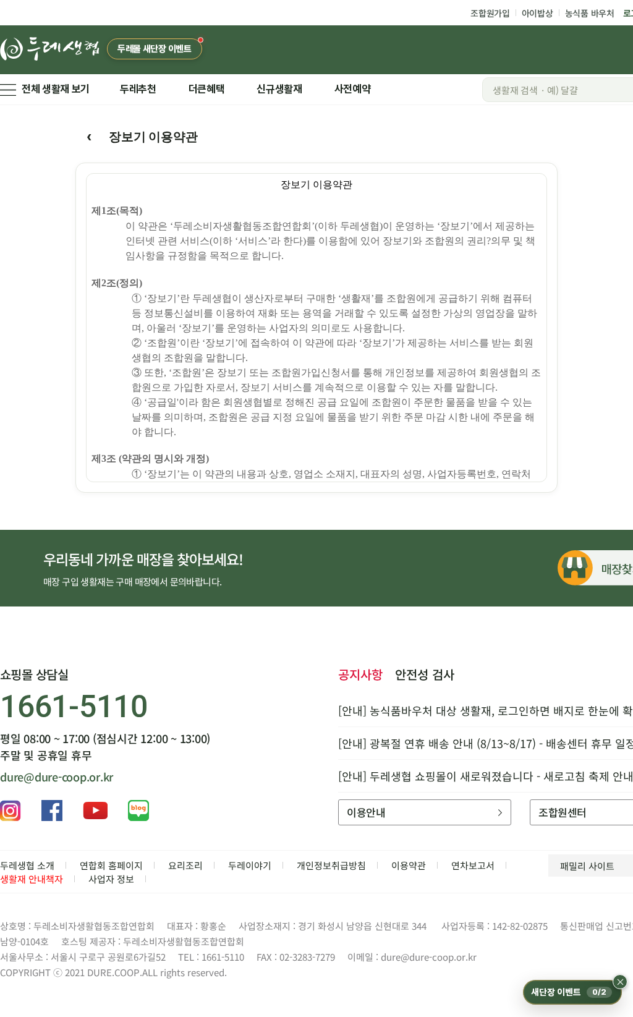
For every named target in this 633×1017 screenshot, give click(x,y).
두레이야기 (249, 865)
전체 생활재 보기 (56, 89)
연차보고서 (473, 865)
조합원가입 (490, 13)
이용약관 (408, 865)
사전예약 (352, 89)
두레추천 (138, 89)
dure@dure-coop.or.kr (56, 776)
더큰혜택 (207, 89)
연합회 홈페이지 (111, 865)
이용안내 (366, 812)
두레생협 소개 (27, 865)
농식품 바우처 (589, 13)
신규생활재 (279, 89)
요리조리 (185, 865)
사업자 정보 (111, 878)
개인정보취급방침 (331, 865)
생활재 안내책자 (31, 878)
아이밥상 (537, 13)
